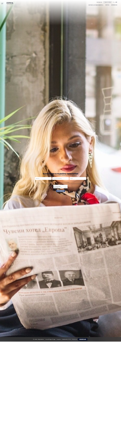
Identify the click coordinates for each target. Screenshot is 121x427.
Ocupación (59, 339)
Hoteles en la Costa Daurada (45, 9)
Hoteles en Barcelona (78, 9)
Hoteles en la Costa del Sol (62, 9)
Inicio (83, 58)
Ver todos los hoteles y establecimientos (76, 7)
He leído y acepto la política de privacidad (61, 182)
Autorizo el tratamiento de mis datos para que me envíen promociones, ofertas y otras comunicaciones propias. (61, 183)
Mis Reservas (99, 2)
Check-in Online (107, 2)
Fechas (46, 339)
